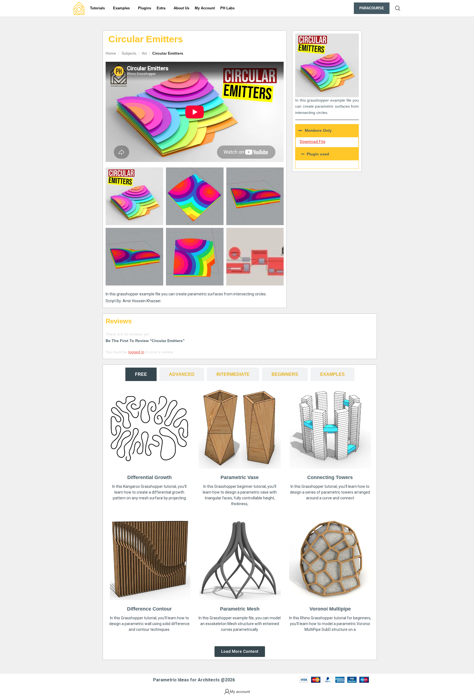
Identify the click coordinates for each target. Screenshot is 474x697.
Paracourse (371, 8)
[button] (327, 154)
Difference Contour (149, 609)
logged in (136, 352)
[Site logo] (79, 8)
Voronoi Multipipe (330, 609)
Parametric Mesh (239, 609)
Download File (312, 141)
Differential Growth (149, 477)
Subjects (129, 53)
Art (144, 53)
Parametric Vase (240, 477)
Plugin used (318, 154)
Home (111, 53)
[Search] (397, 8)
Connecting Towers (330, 477)
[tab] (141, 374)
